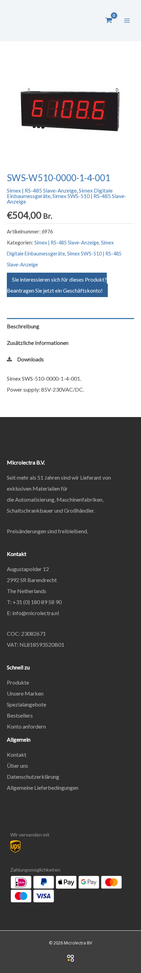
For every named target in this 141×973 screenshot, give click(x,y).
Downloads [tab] (30, 359)
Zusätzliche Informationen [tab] (37, 342)
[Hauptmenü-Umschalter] (127, 20)
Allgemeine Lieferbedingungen (42, 787)
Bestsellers (20, 715)
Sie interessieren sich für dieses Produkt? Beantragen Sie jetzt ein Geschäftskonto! (57, 285)
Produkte (18, 682)
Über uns (17, 765)
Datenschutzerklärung (33, 776)
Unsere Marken (25, 693)
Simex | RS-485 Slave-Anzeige (42, 190)
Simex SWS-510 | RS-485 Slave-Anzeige (66, 199)
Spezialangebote (26, 704)
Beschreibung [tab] (23, 326)
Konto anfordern (26, 726)
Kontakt (16, 754)
